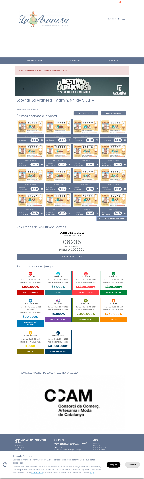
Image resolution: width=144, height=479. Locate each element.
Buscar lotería (86, 113)
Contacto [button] (113, 60)
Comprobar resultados (72, 257)
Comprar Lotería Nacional (31, 323)
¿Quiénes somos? (20, 445)
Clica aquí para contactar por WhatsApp (68, 450)
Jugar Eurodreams (58, 319)
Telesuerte (96, 443)
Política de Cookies (99, 449)
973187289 (59, 448)
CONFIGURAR (37, 472)
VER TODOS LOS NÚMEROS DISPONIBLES (112, 219)
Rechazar (132, 464)
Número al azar (114, 113)
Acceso (112, 19)
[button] (23, 89)
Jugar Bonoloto (86, 319)
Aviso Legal (96, 445)
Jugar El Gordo (86, 292)
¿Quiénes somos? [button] (34, 60)
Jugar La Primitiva (113, 292)
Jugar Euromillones (58, 351)
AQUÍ (92, 472)
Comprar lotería (20, 447)
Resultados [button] (75, 60)
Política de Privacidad (99, 447)
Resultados (18, 449)
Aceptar (113, 464)
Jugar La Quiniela (30, 292)
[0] (119, 19)
